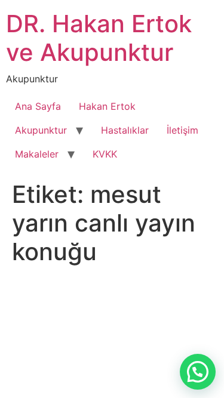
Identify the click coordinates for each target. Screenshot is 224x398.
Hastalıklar (125, 130)
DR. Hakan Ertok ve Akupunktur (99, 38)
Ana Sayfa (38, 106)
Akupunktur (41, 130)
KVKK (105, 154)
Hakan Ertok (107, 106)
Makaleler (37, 154)
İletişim (182, 130)
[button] (198, 372)
